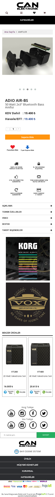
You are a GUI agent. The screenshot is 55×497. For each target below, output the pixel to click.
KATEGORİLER (27, 20)
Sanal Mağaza (10, 494)
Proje (41, 494)
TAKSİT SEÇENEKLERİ (12, 230)
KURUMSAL (27, 471)
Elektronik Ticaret (25, 494)
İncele (22, 392)
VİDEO (5, 218)
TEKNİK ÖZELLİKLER (12, 212)
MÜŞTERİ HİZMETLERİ (27, 465)
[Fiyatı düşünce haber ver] (27, 151)
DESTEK (6, 224)
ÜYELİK (27, 459)
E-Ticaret (50, 494)
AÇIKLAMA (7, 206)
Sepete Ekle (10, 392)
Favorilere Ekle (12, 150)
